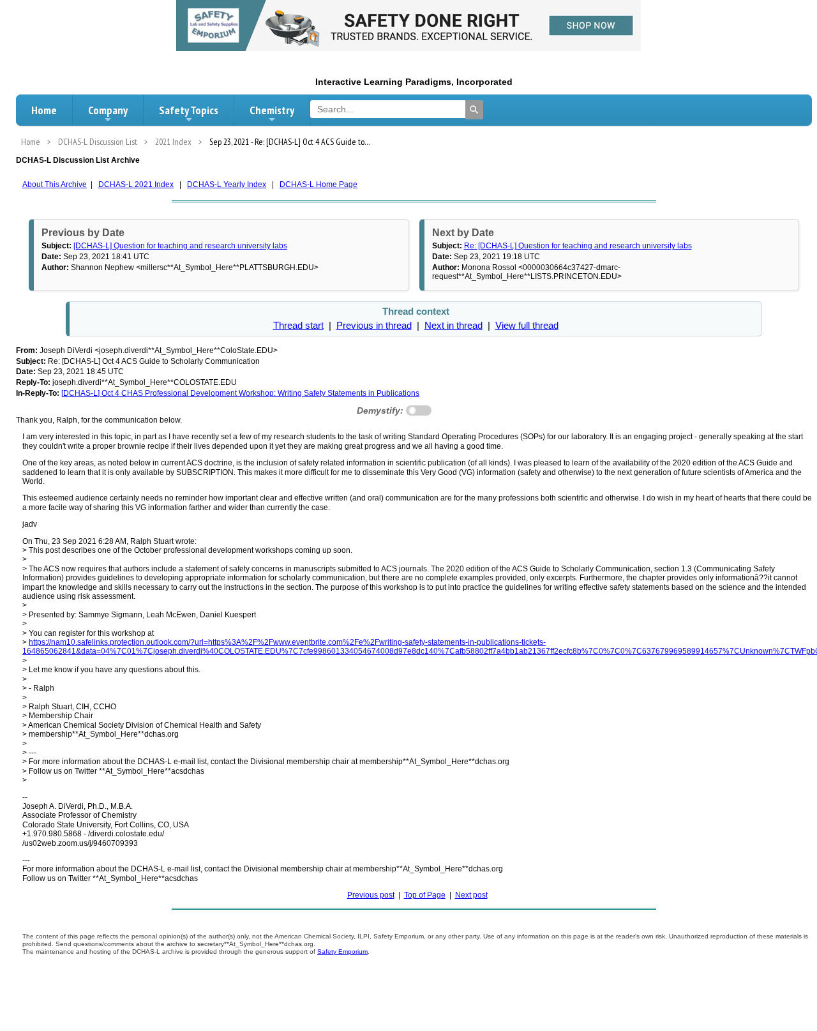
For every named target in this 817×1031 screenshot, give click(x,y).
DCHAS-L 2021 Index (136, 184)
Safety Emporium (342, 951)
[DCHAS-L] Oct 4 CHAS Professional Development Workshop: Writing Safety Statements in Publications (240, 393)
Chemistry (272, 110)
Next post (471, 895)
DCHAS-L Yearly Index (226, 184)
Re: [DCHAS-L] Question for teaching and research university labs (578, 245)
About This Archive (54, 184)
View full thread (526, 325)
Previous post (370, 895)
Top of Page (425, 895)
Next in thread (453, 325)
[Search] (474, 109)
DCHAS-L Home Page (318, 184)
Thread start (298, 325)
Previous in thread (374, 325)
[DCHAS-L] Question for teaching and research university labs (180, 245)
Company (108, 110)
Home (44, 110)
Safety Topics (188, 110)
